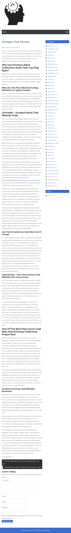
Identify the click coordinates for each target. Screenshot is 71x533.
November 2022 (53, 104)
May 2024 (51, 55)
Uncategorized (7, 457)
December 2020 (53, 170)
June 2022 (51, 119)
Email (4, 502)
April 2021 (51, 158)
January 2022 (52, 134)
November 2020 (53, 174)
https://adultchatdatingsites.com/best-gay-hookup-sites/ (21, 180)
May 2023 (51, 85)
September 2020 (53, 180)
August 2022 (52, 113)
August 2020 (52, 183)
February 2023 (52, 94)
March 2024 (51, 61)
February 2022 (52, 131)
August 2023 (52, 76)
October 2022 (52, 107)
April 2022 (51, 125)
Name (4, 496)
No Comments (15, 47)
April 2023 (51, 88)
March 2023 (51, 91)
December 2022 (53, 100)
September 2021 (53, 143)
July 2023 (51, 79)
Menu (4, 32)
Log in (50, 195)
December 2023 (53, 70)
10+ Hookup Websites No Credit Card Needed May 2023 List (21, 462)
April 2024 (51, 58)
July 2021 (51, 149)
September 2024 (53, 49)
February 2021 (52, 164)
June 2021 (51, 152)
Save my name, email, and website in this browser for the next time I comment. (22, 517)
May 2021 (51, 155)
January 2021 (52, 167)
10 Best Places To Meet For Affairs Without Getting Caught (22, 467)
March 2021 (51, 161)
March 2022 (51, 128)
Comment (5, 480)
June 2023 (51, 82)
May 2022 (51, 122)
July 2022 (51, 116)
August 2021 (52, 146)
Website (4, 507)
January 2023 (52, 97)
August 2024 (52, 52)
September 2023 (53, 73)
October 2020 (52, 177)
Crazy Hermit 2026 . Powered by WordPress (35, 530)
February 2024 (52, 64)
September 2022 (53, 110)
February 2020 (52, 186)
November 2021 (53, 137)
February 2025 (52, 46)
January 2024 (52, 67)
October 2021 (52, 140)
